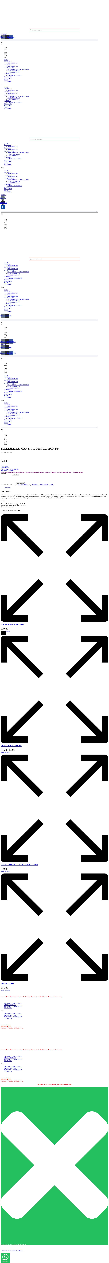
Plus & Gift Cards (9, 67)
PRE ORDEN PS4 (12, 63)
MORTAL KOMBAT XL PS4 (11, 746)
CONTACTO (8, 1008)
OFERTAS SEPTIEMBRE (14, 75)
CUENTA (3, 474)
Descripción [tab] (7, 487)
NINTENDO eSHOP (13, 72)
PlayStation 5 (7, 64)
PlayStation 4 (7, 61)
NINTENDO (7, 81)
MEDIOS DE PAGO (10, 1005)
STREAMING (8, 78)
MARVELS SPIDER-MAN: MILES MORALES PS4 (19, 865)
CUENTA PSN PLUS (13, 70)
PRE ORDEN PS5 (12, 66)
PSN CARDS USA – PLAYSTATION (18, 69)
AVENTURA (36, 485)
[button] (54, 84)
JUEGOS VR (8, 76)
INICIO (6, 60)
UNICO (51, 485)
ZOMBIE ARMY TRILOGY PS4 (12, 625)
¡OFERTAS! (7, 73)
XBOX (6, 80)
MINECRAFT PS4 (7, 984)
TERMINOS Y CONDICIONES (13, 1006)
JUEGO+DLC (44, 485)
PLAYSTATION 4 (23, 485)
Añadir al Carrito (20, 483)
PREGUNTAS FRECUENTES (12, 1003)
